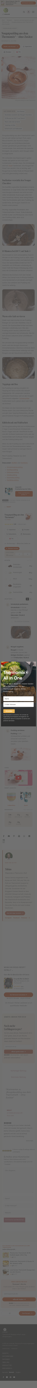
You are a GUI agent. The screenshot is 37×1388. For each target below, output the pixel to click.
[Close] (33, 664)
